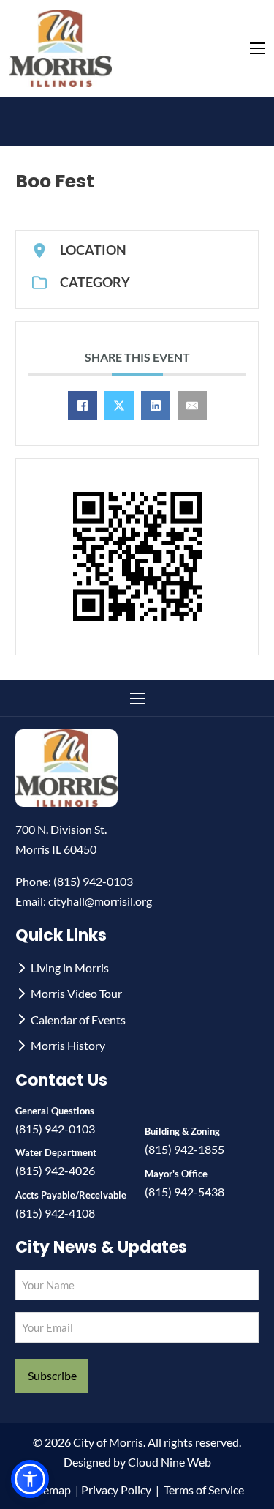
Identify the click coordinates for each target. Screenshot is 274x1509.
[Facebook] (82, 405)
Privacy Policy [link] (116, 1490)
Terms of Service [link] (204, 1490)
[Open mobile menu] (257, 48)
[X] (119, 405)
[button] (30, 1479)
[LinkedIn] (155, 405)
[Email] (192, 405)
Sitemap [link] (50, 1490)
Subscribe (52, 1375)
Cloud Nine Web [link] (169, 1462)
